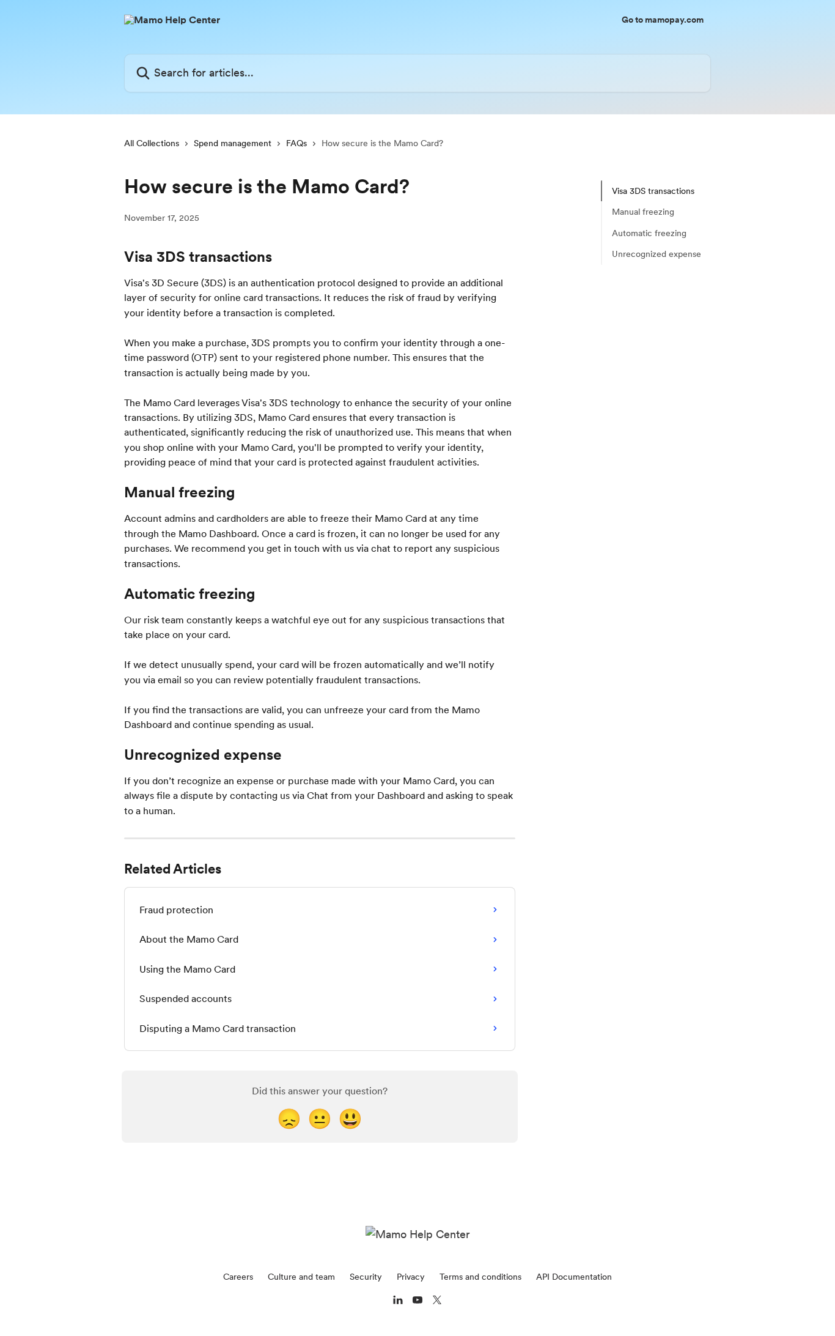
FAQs (296, 143)
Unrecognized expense (656, 253)
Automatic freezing (649, 233)
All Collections (151, 143)
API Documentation (574, 1276)
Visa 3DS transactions (653, 190)
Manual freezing (643, 211)
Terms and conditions (480, 1276)
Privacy (411, 1276)
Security (366, 1276)
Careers (238, 1276)
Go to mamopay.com (663, 19)
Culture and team (301, 1276)
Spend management (232, 143)
